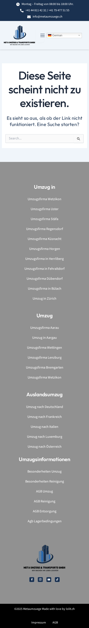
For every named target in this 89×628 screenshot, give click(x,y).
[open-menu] (39, 35)
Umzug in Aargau (44, 338)
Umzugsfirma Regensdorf (44, 229)
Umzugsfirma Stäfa (44, 219)
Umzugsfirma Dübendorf (45, 278)
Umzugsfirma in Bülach (44, 288)
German (56, 35)
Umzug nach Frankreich (44, 417)
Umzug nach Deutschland (44, 407)
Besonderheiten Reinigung (44, 481)
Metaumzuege (32, 609)
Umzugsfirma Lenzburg (45, 357)
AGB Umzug (44, 491)
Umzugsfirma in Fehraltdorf (44, 269)
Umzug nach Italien (44, 427)
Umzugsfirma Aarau (44, 328)
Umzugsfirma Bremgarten (44, 367)
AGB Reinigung (44, 501)
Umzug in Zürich (44, 298)
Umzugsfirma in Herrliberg (44, 259)
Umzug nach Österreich (45, 446)
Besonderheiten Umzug (44, 471)
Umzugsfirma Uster (45, 209)
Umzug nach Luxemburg (44, 437)
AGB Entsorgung (44, 511)
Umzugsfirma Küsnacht (44, 239)
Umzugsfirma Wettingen (44, 347)
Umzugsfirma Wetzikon (44, 199)
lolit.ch (70, 609)
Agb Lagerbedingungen (45, 521)
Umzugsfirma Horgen (44, 249)
